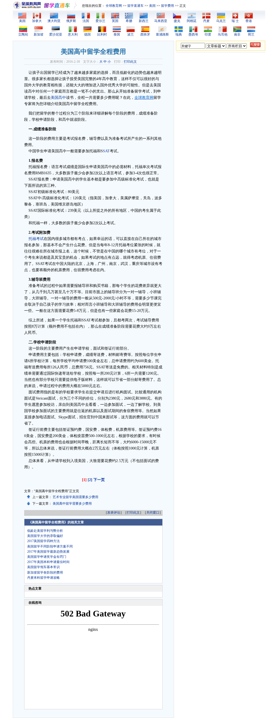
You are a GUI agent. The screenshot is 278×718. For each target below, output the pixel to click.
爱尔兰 (100, 21)
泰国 (116, 34)
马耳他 (223, 34)
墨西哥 (193, 34)
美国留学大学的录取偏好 (45, 536)
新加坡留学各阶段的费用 (45, 572)
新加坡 (38, 34)
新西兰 (144, 21)
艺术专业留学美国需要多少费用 (75, 497)
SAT (106, 151)
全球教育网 (114, 6)
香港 (248, 21)
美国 (152, 6)
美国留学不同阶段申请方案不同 (50, 546)
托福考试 (36, 239)
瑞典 (178, 34)
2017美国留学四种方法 (43, 541)
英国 (115, 21)
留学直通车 (135, 6)
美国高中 (58, 98)
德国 (87, 34)
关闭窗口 (152, 512)
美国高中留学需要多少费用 (72, 503)
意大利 (73, 34)
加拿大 (37, 21)
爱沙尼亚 (55, 34)
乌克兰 (221, 21)
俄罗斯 (71, 21)
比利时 (102, 34)
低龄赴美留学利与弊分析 (45, 531)
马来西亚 (160, 21)
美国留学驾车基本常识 (43, 567)
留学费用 (167, 6)
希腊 (129, 21)
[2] (90, 480)
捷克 (177, 21)
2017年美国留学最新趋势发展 (48, 551)
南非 (237, 34)
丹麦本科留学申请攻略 (43, 578)
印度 (208, 34)
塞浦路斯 (162, 34)
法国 (86, 21)
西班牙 (145, 34)
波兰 (130, 34)
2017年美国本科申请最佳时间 (48, 562)
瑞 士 (235, 21)
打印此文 (130, 62)
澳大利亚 (54, 21)
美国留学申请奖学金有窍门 (46, 557)
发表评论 (113, 512)
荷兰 (251, 34)
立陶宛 (23, 34)
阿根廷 (192, 21)
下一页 (99, 480)
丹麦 (206, 21)
